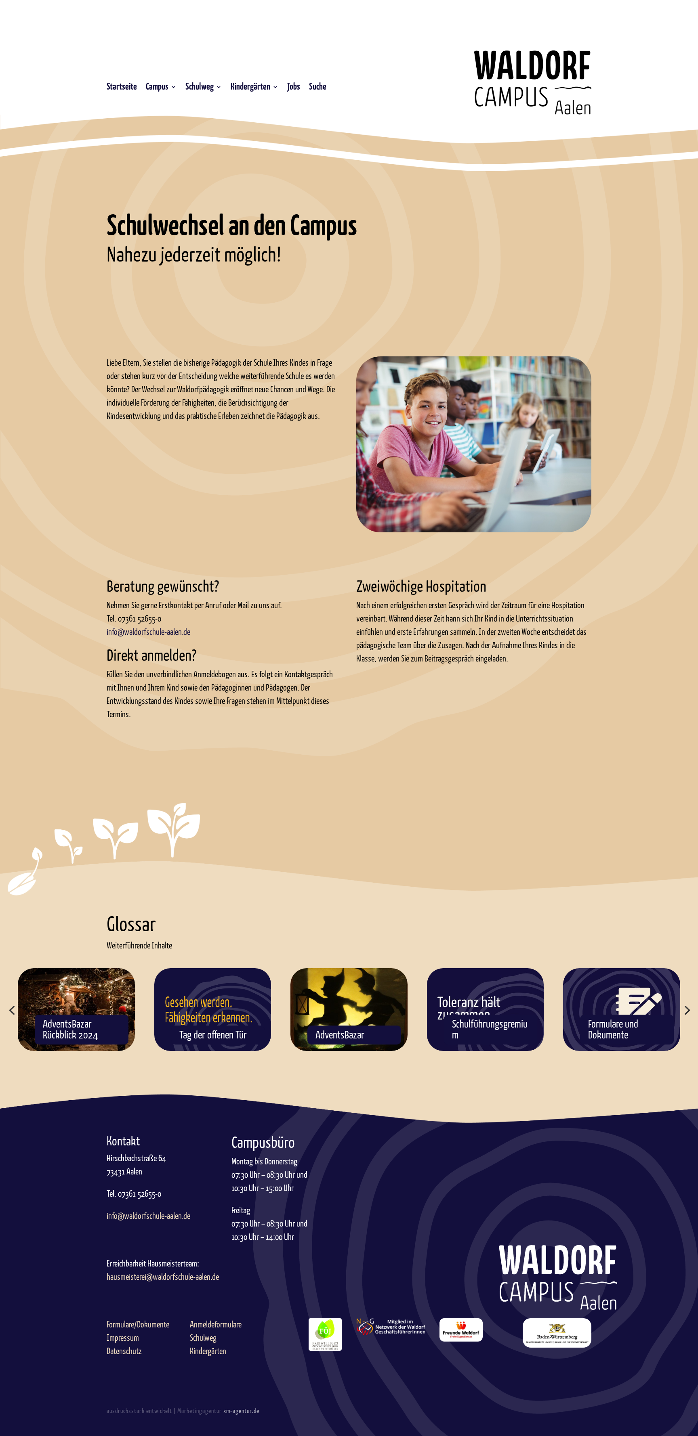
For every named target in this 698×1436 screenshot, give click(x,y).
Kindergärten (250, 88)
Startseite (122, 88)
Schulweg (199, 88)
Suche (317, 88)
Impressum (123, 1337)
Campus (157, 88)
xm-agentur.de (241, 1411)
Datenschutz (124, 1351)
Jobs (293, 88)
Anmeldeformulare (216, 1324)
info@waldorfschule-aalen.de (148, 632)
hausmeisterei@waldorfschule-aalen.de (163, 1277)
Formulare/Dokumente (138, 1324)
